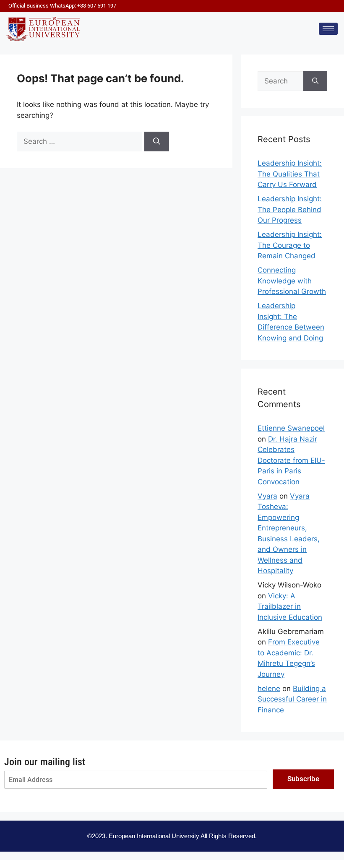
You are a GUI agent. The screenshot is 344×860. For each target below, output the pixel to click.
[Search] (156, 142)
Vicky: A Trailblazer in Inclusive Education (290, 606)
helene (269, 688)
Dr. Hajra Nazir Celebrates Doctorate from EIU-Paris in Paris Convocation (291, 460)
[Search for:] (80, 141)
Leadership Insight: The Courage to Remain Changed (290, 245)
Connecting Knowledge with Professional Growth (292, 281)
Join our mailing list (44, 762)
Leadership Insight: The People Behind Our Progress (290, 209)
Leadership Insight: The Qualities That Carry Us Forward (290, 174)
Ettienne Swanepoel (291, 428)
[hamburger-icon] (328, 29)
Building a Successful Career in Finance (292, 699)
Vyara (267, 496)
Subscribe (303, 778)
